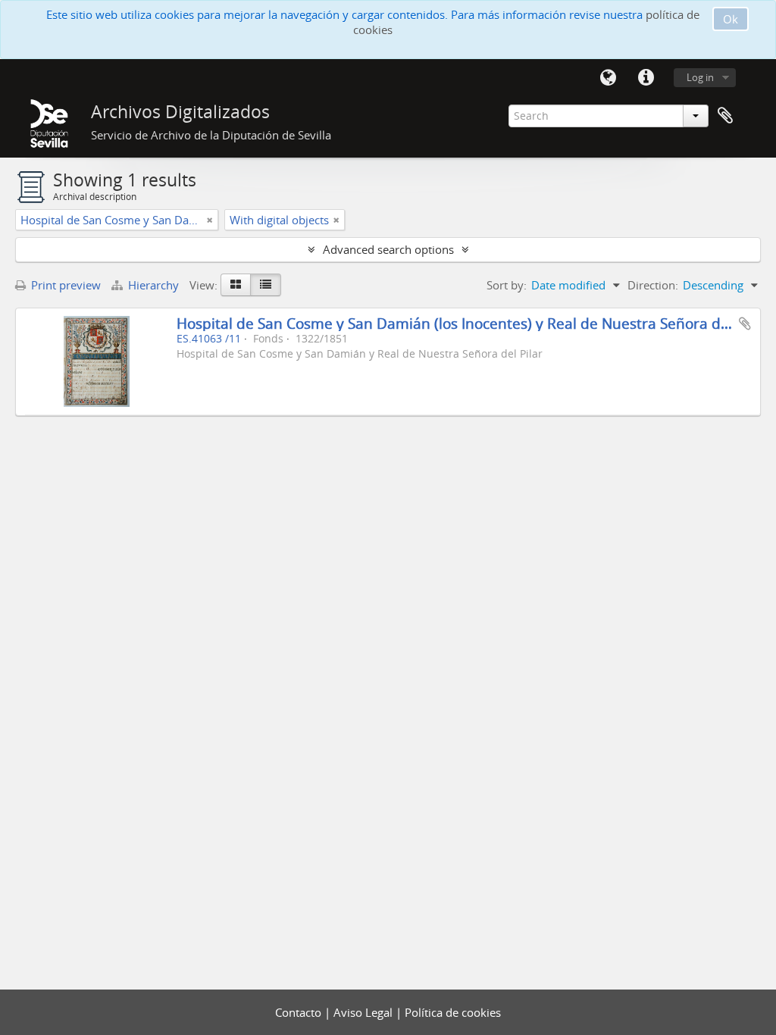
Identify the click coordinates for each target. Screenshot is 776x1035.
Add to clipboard (745, 323)
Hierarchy (153, 284)
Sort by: (507, 284)
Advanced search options (388, 249)
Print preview (64, 284)
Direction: (652, 284)
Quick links (646, 78)
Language (608, 78)
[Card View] (236, 285)
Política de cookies (453, 1012)
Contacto (299, 1012)
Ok (730, 19)
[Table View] (265, 285)
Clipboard (725, 116)
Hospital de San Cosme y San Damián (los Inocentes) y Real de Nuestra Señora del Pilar (472, 323)
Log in (700, 77)
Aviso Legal (364, 1012)
